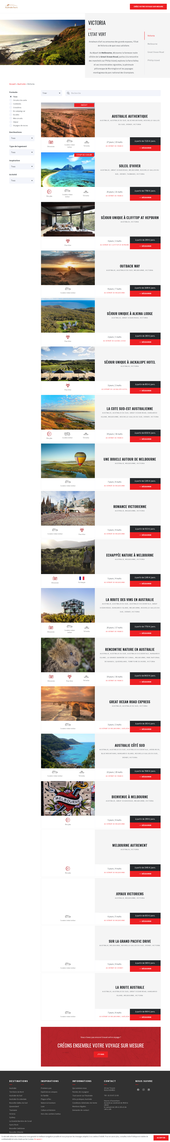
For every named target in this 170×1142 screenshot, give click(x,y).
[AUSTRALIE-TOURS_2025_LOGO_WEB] (11, 7)
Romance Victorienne (129, 506)
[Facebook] (138, 1089)
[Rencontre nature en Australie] (68, 639)
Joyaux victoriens (130, 893)
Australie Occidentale (140, 604)
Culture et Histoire (48, 1110)
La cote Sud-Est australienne (130, 408)
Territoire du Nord (137, 661)
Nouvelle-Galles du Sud (131, 417)
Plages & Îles (46, 1099)
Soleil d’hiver (130, 165)
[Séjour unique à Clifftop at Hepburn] (68, 204)
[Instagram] (143, 1089)
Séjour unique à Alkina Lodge (130, 313)
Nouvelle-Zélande (16, 1132)
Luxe (42, 1106)
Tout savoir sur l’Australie (82, 1095)
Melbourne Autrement (129, 845)
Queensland (121, 661)
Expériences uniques (49, 1092)
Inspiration (14, 160)
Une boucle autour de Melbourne (130, 459)
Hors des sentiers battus (51, 1114)
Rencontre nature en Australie (129, 649)
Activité (13, 174)
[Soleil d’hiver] (68, 154)
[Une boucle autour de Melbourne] (68, 445)
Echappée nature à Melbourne (130, 554)
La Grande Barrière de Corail (120, 658)
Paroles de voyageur (80, 1092)
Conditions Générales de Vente (84, 1103)
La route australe (129, 987)
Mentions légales (79, 1106)
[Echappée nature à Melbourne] (68, 541)
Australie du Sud (118, 120)
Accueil (12, 84)
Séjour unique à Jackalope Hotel (129, 362)
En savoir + (38, 1139)
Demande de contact (80, 1110)
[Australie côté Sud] (68, 735)
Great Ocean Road (119, 170)
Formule (13, 92)
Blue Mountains (135, 120)
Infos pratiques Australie (82, 1099)
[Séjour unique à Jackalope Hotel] (68, 348)
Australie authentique (130, 116)
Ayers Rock (155, 749)
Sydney (129, 124)
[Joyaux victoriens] (68, 880)
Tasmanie (131, 174)
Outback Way (130, 265)
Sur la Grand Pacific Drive (130, 941)
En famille (44, 1095)
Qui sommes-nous (79, 1088)
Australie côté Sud (130, 745)
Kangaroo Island (120, 608)
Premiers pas (46, 1088)
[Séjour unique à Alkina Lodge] (68, 299)
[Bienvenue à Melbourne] (68, 783)
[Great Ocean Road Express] (68, 688)
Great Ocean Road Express (129, 701)
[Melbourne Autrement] (68, 831)
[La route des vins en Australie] (68, 590)
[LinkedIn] (148, 1089)
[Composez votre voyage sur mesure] (101, 1046)
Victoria (137, 124)
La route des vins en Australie (130, 599)
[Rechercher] (68, 93)
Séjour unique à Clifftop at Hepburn (130, 217)
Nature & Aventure (48, 1103)
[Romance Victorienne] (68, 493)
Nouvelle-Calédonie (17, 1128)
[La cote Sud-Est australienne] (68, 396)
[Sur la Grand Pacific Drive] (68, 927)
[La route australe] (68, 975)
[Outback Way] (68, 252)
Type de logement (18, 146)
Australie (21, 84)
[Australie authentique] (68, 104)
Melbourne (134, 170)
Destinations (15, 132)
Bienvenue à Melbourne (130, 796)
